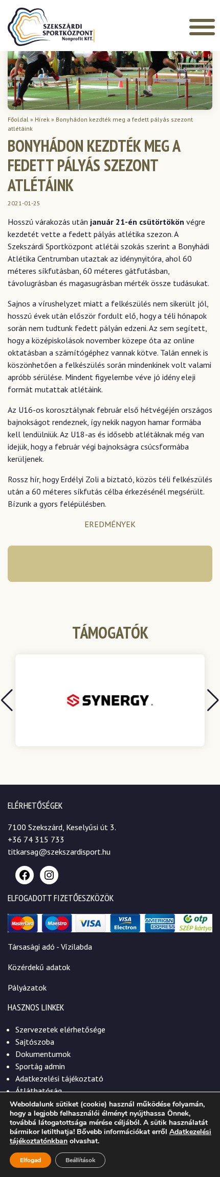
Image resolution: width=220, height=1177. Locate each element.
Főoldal (18, 119)
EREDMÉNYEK (110, 524)
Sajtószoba (34, 1042)
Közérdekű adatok (39, 967)
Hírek (42, 119)
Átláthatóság (38, 1091)
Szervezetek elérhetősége (60, 1029)
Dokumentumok (43, 1054)
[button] (213, 700)
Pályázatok (27, 987)
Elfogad (30, 1160)
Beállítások (80, 1160)
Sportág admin (40, 1066)
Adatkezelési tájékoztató (59, 1078)
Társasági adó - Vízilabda (50, 946)
